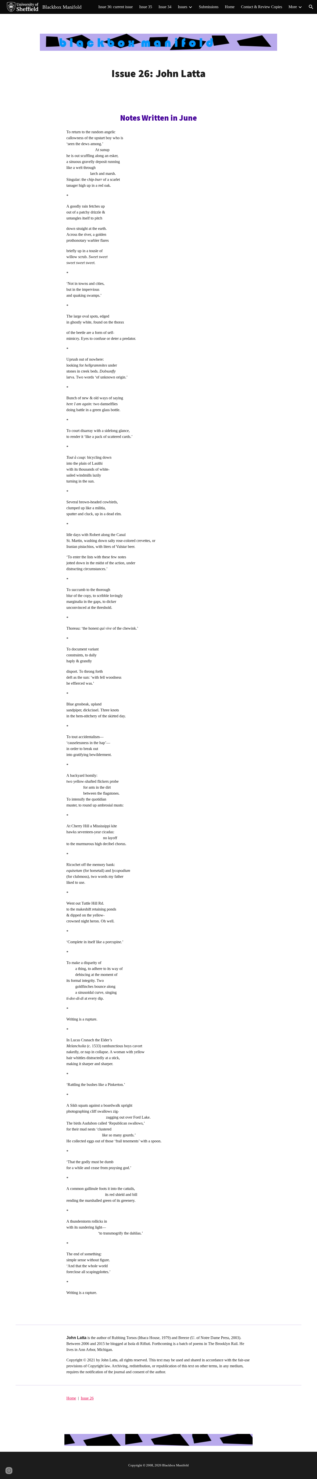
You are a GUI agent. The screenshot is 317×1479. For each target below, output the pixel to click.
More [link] (293, 7)
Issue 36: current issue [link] (115, 7)
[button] (311, 7)
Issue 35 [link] (145, 7)
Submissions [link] (208, 7)
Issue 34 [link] (164, 7)
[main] (158, 73)
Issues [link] (182, 7)
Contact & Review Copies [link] (261, 7)
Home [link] (230, 7)
